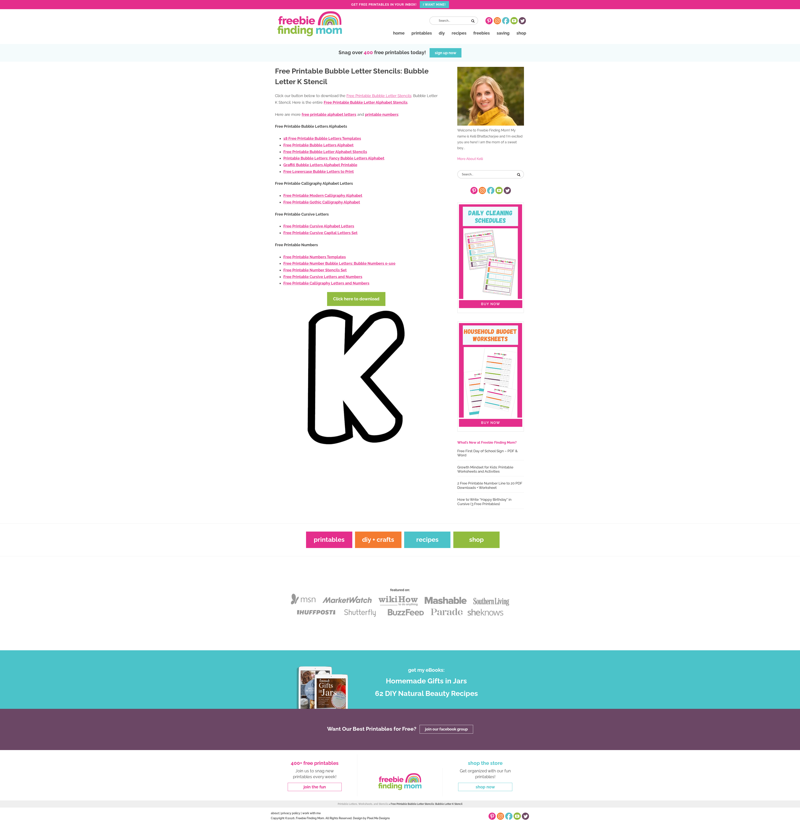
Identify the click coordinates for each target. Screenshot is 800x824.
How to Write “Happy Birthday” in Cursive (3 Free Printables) (484, 501)
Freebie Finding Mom (309, 23)
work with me (311, 813)
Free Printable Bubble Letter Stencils (378, 96)
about (275, 813)
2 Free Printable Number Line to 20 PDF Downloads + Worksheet (489, 485)
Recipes (427, 539)
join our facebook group (446, 729)
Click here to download (356, 298)
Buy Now (490, 304)
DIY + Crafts (378, 539)
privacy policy (290, 813)
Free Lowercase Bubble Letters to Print (318, 171)
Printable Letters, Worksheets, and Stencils (363, 804)
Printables (329, 539)
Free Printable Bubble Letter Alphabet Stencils (366, 102)
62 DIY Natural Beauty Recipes (426, 693)
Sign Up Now (445, 53)
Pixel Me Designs (378, 818)
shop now (485, 786)
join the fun (315, 786)
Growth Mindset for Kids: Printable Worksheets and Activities (485, 469)
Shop (476, 539)
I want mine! (434, 4)
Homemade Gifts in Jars (426, 681)
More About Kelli (470, 159)
